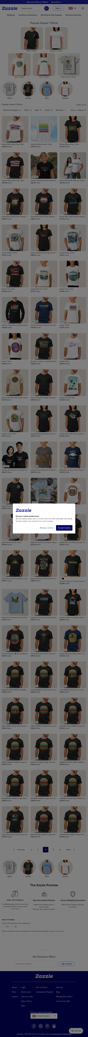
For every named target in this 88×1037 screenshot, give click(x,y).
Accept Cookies (64, 528)
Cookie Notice (44, 519)
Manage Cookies (46, 528)
